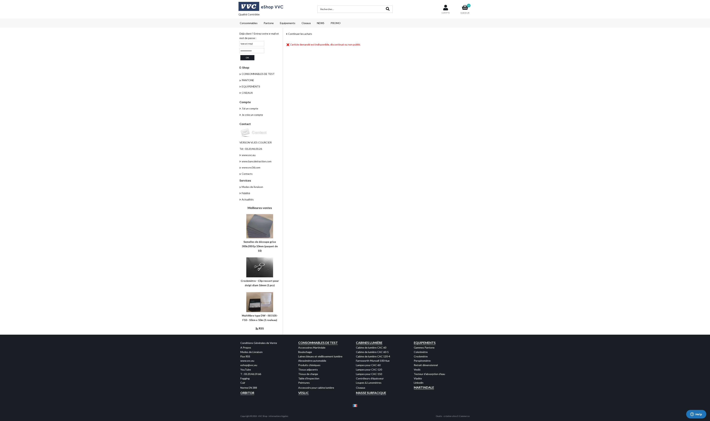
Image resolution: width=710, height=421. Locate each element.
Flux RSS (245, 356)
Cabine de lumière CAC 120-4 (373, 356)
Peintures (304, 382)
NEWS (320, 23)
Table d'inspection (308, 378)
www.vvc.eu (249, 155)
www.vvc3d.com (251, 167)
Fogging (245, 378)
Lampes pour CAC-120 (369, 369)
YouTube (245, 369)
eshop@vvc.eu (248, 365)
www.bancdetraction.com (256, 161)
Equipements (287, 23)
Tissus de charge (308, 374)
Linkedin (418, 382)
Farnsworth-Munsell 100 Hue (373, 360)
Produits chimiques (309, 365)
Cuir (242, 382)
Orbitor (247, 393)
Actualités (248, 199)
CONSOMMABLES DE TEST (258, 73)
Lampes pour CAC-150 (369, 374)
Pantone (269, 23)
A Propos (245, 347)
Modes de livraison (252, 186)
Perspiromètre (422, 360)
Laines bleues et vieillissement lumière (320, 356)
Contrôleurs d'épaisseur (370, 378)
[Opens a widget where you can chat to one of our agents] (696, 414)
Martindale (424, 387)
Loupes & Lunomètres (368, 382)
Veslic (417, 369)
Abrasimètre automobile (312, 360)
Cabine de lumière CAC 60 (371, 347)
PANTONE (248, 80)
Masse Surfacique (371, 393)
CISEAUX (247, 92)
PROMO (336, 23)
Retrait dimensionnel (426, 365)
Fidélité (246, 193)
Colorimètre (421, 352)
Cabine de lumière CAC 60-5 (372, 352)
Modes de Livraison (251, 352)
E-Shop (244, 67)
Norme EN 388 (248, 387)
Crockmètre (421, 356)
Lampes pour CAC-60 (368, 365)
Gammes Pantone (424, 347)
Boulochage (305, 352)
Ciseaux (306, 23)
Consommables (249, 23)
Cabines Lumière (369, 343)
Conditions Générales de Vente (258, 342)
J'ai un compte (250, 108)
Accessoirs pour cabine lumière (316, 387)
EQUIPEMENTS (251, 86)
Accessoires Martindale (311, 347)
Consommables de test (318, 343)
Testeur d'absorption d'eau (429, 374)
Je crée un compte (252, 114)
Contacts (247, 173)
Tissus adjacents (308, 369)
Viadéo (418, 378)
